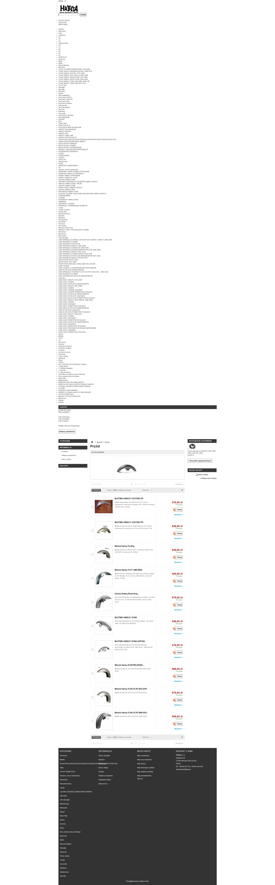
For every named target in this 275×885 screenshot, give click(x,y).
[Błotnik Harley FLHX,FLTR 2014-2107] (104, 697)
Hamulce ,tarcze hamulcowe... (68, 169)
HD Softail (61, 222)
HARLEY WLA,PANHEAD (67, 129)
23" (59, 55)
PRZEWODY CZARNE (66, 204)
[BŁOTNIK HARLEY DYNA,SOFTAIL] (104, 649)
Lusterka (61, 350)
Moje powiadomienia (144, 776)
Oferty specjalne (104, 755)
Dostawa (65, 451)
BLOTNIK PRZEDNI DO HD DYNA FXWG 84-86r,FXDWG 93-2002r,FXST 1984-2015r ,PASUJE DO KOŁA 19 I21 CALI (134, 647)
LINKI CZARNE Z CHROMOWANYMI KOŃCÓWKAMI (77, 268)
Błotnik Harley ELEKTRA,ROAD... (129, 665)
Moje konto (62, 398)
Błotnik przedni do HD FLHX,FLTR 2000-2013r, (131, 716)
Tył (59, 167)
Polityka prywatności (69, 455)
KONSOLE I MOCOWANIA (67, 390)
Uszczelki (61, 113)
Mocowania (62, 236)
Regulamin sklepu (105, 780)
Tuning (60, 362)
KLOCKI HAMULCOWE (66, 189)
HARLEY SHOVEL (64, 131)
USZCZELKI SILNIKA (65, 115)
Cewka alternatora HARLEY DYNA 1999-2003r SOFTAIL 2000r (202, 453)
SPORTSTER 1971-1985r (67, 262)
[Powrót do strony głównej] (92, 442)
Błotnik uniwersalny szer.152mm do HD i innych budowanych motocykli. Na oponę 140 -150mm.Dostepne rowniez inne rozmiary (135, 504)
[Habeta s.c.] (69, 9)
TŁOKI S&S (62, 85)
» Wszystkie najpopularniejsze (199, 461)
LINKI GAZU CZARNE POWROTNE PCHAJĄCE (75, 292)
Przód (60, 163)
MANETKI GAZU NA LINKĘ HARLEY (71, 382)
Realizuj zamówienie (67, 431)
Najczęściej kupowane (200, 441)
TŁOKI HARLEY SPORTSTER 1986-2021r (73, 79)
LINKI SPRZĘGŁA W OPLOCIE (69, 244)
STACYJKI (62, 159)
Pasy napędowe (64, 95)
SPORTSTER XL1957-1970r (68, 260)
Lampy (60, 208)
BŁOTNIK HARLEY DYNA (126, 617)
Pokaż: (109, 490)
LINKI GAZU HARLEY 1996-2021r (70, 314)
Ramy (60, 360)
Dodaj (179, 510)
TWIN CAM (62, 123)
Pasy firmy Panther (65, 103)
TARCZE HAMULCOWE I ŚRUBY (70, 183)
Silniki (60, 61)
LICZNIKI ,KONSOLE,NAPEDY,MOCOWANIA (74, 386)
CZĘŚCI (61, 153)
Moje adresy (141, 763)
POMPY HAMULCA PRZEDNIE (69, 175)
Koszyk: (64, 20)
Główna (61, 29)
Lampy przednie (64, 210)
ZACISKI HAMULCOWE (66, 179)
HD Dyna (61, 224)
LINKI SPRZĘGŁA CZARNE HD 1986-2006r (73, 248)
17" (59, 39)
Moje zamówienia (143, 755)
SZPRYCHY (62, 57)
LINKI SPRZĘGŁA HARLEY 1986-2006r (72, 246)
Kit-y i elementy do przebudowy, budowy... (73, 364)
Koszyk (64, 407)
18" (59, 41)
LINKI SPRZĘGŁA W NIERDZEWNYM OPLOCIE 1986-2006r (79, 250)
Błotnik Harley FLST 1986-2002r (128, 570)
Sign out (140, 779)
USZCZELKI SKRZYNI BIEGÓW (69, 127)
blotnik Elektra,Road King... (127, 594)
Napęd (60, 93)
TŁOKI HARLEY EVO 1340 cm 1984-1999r (73, 75)
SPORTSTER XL (64, 125)
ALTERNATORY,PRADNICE (68, 151)
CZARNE (61, 197)
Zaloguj (64, 24)
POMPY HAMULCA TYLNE (67, 177)
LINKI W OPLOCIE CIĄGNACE (69, 310)
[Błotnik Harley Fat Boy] (104, 554)
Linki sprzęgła (63, 238)
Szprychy (61, 59)
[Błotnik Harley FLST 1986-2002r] (104, 578)
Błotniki (60, 336)
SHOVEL (61, 119)
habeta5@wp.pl (185, 769)
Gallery (64, 466)
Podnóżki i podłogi (64, 348)
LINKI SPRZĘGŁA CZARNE (68, 242)
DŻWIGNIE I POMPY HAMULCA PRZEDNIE (73, 171)
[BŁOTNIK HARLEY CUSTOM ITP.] (104, 507)
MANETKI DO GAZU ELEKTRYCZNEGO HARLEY (76, 384)
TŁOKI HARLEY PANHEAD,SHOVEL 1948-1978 (75, 71)
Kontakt (61, 402)
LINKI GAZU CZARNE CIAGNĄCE (70, 290)
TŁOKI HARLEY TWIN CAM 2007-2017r (72, 83)
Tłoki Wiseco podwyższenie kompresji (71, 374)
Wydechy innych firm (65, 228)
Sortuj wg (145, 490)
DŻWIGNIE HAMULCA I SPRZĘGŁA (71, 173)
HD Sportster (63, 220)
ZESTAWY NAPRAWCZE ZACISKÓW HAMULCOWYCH (78, 181)
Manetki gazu (63, 380)
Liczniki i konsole (64, 352)
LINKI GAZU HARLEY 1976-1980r (70, 280)
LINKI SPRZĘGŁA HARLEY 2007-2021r (72, 252)
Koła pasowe (62, 105)
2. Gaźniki (61, 370)
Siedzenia (61, 358)
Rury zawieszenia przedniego (68, 376)
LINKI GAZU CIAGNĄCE (67, 318)
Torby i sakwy (63, 356)
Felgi (60, 33)
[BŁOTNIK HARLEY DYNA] (104, 626)
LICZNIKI (61, 388)
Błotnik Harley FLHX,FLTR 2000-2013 (131, 713)
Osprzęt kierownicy (65, 346)
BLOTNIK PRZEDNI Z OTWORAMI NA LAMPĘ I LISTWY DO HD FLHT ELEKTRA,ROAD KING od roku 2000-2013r (135, 599)
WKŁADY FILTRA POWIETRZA (69, 396)
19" (59, 51)
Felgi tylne (61, 35)
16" (59, 37)
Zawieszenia (62, 161)
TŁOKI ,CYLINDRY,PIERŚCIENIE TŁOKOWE (74, 69)
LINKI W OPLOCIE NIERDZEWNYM (71, 270)
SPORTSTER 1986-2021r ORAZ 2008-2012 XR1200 (76, 264)
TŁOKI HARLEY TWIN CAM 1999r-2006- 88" (74, 81)
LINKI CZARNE (63, 266)
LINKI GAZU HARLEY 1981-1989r (70, 286)
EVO (60, 121)
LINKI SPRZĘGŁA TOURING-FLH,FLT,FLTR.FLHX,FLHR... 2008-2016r (83, 272)
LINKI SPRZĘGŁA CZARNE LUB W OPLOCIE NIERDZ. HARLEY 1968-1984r (85, 240)
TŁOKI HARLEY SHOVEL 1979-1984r (71, 73)
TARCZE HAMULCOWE (66, 185)
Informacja (66, 448)
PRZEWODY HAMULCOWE (68, 191)
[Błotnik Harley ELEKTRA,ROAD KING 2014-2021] (104, 673)
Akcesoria (61, 342)
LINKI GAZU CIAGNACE (67, 324)
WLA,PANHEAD (63, 117)
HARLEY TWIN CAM (65, 135)
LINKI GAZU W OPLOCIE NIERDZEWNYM (73, 284)
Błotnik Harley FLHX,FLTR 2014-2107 (131, 689)
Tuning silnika (63, 366)
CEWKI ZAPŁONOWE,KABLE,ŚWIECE (72, 141)
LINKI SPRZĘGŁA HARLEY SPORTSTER (73, 258)
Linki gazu (61, 278)
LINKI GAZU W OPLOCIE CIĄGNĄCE (71, 296)
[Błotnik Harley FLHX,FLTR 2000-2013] (104, 721)
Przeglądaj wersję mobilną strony (137, 881)
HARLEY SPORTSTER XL (67, 137)
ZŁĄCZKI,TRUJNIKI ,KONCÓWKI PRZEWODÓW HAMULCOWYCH (82, 193)
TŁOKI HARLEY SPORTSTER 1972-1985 (73, 77)
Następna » (179, 484)
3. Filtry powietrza (64, 372)
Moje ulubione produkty (145, 771)
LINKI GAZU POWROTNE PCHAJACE (72, 306)
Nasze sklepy (66, 459)
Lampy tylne (62, 212)
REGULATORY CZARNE (67, 145)
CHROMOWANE (64, 195)
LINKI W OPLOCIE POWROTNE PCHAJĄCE (74, 312)
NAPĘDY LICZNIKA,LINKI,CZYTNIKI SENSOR (74, 392)
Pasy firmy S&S (63, 101)
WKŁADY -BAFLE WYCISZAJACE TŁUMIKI (73, 230)
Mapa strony (103, 784)
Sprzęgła (61, 87)
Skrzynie (61, 109)
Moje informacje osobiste (145, 767)
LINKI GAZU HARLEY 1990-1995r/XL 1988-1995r (75, 300)
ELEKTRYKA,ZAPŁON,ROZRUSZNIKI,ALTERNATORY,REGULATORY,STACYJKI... (87, 139)
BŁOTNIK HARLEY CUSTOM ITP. (129, 498)
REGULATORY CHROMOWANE (69, 147)
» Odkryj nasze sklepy (208, 478)
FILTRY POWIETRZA (65, 394)
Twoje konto (62, 22)
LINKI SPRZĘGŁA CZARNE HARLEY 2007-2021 (75, 254)
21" (59, 53)
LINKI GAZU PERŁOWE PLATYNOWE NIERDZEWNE (77, 328)
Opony (60, 334)
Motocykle (62, 31)
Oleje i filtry (62, 378)
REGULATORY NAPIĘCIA (67, 143)
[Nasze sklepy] (202, 474)
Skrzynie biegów (64, 107)
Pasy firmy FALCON (65, 99)
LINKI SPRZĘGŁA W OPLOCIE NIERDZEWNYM (75, 276)
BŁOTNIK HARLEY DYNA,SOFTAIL (130, 641)
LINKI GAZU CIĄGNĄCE (67, 304)
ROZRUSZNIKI (63, 155)
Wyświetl (177, 515)
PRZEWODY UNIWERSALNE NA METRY (73, 206)
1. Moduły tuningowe (65, 368)
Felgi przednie (63, 43)
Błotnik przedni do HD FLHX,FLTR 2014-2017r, (131, 692)
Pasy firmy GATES (64, 97)
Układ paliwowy (63, 65)
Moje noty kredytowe (144, 759)
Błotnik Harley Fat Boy (124, 546)
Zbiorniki (61, 216)
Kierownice (62, 232)
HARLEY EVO (63, 133)
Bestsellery (102, 763)
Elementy (61, 67)
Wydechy (61, 218)
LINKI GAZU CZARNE (66, 282)
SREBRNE (62, 202)
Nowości (102, 759)
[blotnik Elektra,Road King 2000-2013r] (104, 602)
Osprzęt (61, 344)
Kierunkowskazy (64, 214)
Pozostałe (61, 354)
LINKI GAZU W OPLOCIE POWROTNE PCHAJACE (76, 298)
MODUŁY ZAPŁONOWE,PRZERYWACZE (73, 149)
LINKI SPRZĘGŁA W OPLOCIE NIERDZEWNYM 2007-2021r (79, 256)
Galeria (60, 400)
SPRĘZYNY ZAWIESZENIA (68, 165)
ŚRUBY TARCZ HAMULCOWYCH (70, 187)
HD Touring (62, 226)
